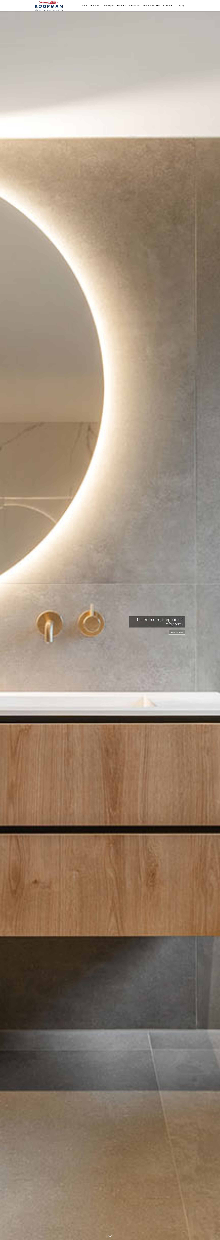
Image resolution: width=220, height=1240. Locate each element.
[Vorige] (5, 625)
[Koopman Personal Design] (49, 5)
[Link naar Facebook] (180, 5)
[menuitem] (83, 5)
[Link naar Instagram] (183, 5)
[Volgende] (214, 625)
